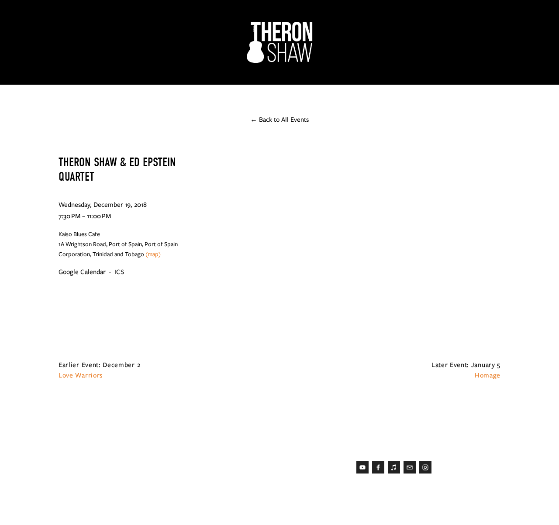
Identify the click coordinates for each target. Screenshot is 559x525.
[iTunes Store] (394, 467)
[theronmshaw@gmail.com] (410, 467)
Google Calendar (82, 272)
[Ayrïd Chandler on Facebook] (378, 467)
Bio (76, 72)
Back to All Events (284, 119)
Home (40, 72)
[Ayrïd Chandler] (362, 467)
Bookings (284, 72)
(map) (153, 254)
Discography (127, 72)
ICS (119, 272)
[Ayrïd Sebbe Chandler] (425, 467)
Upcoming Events (209, 72)
